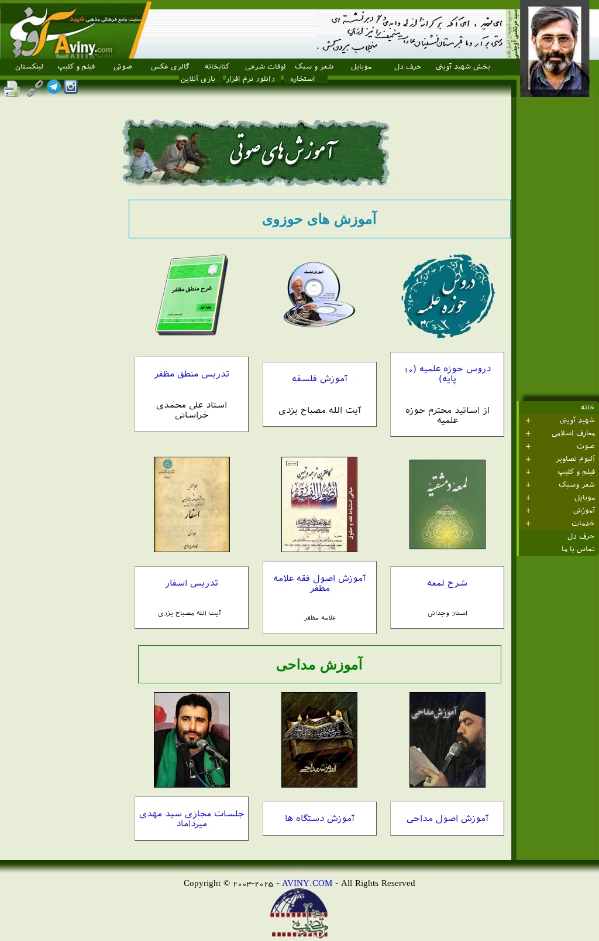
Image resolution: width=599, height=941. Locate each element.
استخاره (302, 79)
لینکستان (29, 67)
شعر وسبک (577, 485)
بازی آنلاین (198, 79)
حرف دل (408, 67)
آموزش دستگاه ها (319, 818)
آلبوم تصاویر (575, 459)
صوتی (122, 67)
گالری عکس (170, 67)
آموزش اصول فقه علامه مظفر (319, 583)
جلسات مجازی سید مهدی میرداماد (192, 819)
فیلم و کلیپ (76, 67)
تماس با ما (578, 549)
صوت (586, 446)
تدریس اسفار (191, 583)
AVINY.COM (307, 883)
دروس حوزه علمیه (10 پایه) (447, 374)
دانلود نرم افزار (250, 79)
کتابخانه (217, 67)
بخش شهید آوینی (463, 67)
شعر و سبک (314, 67)
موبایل (361, 67)
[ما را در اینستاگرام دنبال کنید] (71, 90)
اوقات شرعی (265, 67)
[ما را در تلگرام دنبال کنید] (54, 90)
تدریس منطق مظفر (191, 374)
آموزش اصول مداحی (447, 818)
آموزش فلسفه (319, 379)
